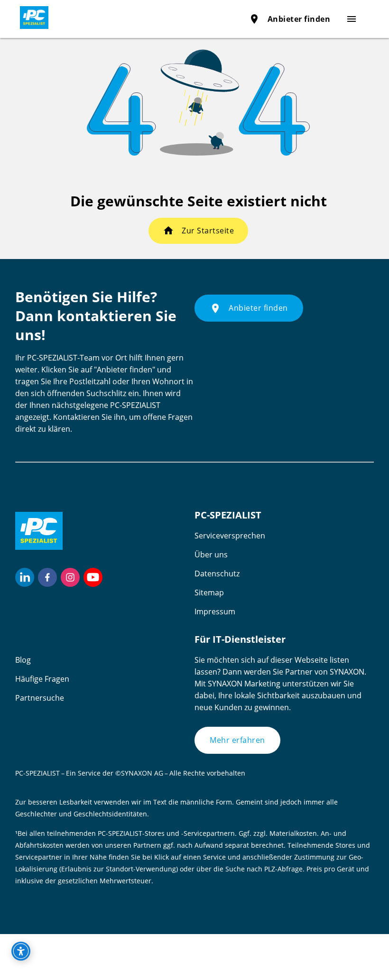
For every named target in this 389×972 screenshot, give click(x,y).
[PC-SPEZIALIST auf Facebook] (47, 577)
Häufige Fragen (42, 679)
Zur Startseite (208, 230)
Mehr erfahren (237, 740)
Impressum (214, 611)
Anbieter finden (290, 19)
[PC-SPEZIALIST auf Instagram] (70, 577)
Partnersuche (39, 698)
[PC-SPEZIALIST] (30, 17)
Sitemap (209, 592)
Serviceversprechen (229, 535)
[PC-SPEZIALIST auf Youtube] (92, 577)
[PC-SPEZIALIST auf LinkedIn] (24, 577)
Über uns (211, 554)
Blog (23, 660)
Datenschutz (217, 573)
